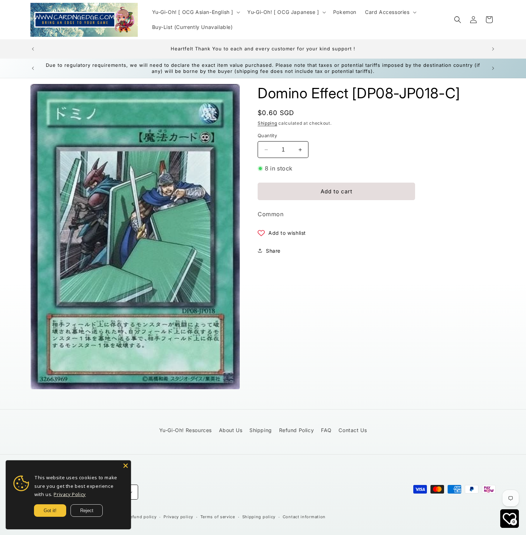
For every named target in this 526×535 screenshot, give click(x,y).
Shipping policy (259, 516)
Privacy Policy (70, 494)
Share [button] (273, 251)
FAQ (326, 430)
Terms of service (217, 516)
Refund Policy (296, 430)
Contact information (304, 516)
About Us (231, 430)
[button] (195, 12)
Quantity (267, 135)
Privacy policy (178, 516)
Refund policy (141, 516)
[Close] (125, 465)
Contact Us (353, 430)
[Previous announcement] (33, 49)
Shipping (267, 123)
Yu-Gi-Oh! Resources (185, 430)
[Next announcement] (493, 49)
